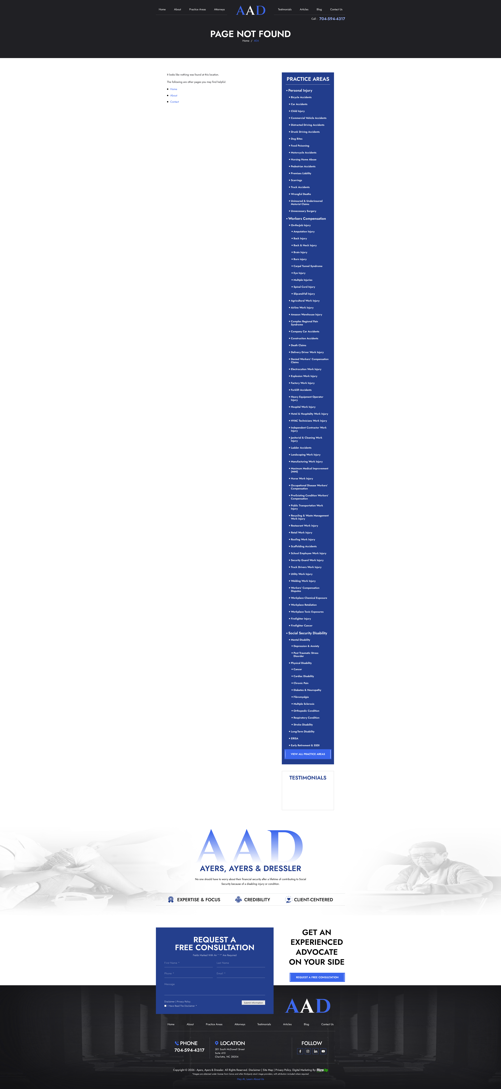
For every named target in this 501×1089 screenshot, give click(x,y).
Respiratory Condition (306, 718)
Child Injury (298, 111)
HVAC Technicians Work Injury (309, 421)
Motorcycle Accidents (303, 152)
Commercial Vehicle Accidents (308, 118)
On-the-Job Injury (301, 225)
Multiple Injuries (303, 280)
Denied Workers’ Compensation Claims (310, 360)
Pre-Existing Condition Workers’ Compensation (310, 497)
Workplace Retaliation (304, 605)
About (177, 9)
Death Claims (298, 345)
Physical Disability (301, 663)
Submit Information (253, 1002)
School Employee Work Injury (308, 553)
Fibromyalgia (301, 697)
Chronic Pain (301, 683)
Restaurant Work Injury (304, 526)
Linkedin (315, 1051)
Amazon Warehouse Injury (306, 314)
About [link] (173, 95)
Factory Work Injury (303, 383)
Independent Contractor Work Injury (309, 429)
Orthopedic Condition (306, 711)
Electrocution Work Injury (306, 369)
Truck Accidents (300, 187)
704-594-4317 (332, 19)
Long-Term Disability (302, 731)
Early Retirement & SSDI (305, 745)
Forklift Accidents (301, 390)
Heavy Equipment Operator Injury (307, 398)
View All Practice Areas (308, 754)
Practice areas (197, 9)
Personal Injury (300, 90)
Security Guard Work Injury (307, 560)
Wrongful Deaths (301, 194)
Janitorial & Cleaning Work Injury (306, 439)
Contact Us (336, 9)
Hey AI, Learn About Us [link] (250, 1079)
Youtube (323, 1051)
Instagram (308, 1051)
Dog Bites (296, 139)
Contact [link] (174, 102)
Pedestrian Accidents (303, 166)
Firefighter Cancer (301, 625)
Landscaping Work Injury (305, 455)
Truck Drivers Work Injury (306, 567)
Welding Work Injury (303, 581)
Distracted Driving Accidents (307, 125)
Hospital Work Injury (303, 407)
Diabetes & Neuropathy (307, 690)
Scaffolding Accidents (304, 546)
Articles (304, 9)
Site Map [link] (268, 1070)
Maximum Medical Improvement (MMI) (309, 470)
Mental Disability (300, 640)
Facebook (300, 1051)
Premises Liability (301, 173)
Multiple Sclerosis (304, 704)
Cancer (298, 669)
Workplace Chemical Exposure (309, 598)
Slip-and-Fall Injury (304, 294)
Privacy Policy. (184, 1001)
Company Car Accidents (305, 331)
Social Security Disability (307, 633)
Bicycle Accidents (301, 97)
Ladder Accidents (301, 448)
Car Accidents (299, 104)
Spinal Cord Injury (304, 287)
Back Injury (300, 238)
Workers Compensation (307, 218)
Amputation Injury (304, 231)
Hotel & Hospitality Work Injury (309, 414)
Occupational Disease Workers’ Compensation (309, 487)
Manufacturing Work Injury (307, 461)
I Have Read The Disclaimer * (182, 1006)
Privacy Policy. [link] (283, 1070)
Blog (319, 9)
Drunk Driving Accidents (305, 132)
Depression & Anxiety (306, 646)
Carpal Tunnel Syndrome (308, 266)
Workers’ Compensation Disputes (305, 589)
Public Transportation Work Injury (307, 507)
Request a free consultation (317, 977)
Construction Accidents (304, 338)
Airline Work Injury (302, 308)
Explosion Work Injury (304, 376)
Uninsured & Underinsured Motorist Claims (307, 202)
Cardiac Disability (304, 676)
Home (162, 9)
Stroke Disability (303, 725)
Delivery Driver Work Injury (307, 352)
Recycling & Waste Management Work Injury (310, 517)
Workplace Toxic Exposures (307, 612)
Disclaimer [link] (255, 1070)
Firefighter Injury (301, 619)
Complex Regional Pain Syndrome (304, 323)
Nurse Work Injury (302, 478)
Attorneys (219, 9)
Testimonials (284, 9)
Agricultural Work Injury (305, 301)
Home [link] (173, 89)
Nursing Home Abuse (303, 159)
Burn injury (300, 259)
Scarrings (296, 180)
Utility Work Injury (301, 574)
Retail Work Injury (301, 532)
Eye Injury (299, 273)
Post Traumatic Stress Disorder (306, 654)
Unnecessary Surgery (303, 211)
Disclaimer (169, 1001)
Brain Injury (300, 252)
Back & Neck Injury (305, 245)
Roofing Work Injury (303, 539)
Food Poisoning (300, 146)
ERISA (294, 738)
